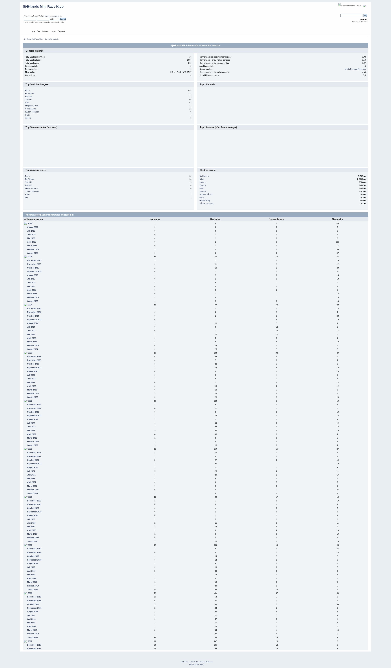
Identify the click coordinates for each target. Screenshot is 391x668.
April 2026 (31, 242)
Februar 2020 (33, 538)
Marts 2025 (32, 294)
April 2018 (31, 626)
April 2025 (31, 290)
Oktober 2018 (33, 604)
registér (56, 16)
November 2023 (34, 360)
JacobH (28, 100)
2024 (30, 305)
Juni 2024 (31, 331)
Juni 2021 (31, 475)
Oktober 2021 (33, 460)
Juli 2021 (31, 471)
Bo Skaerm (29, 94)
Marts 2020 (32, 534)
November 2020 (34, 504)
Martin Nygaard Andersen (355, 69)
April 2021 (31, 482)
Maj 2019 (31, 575)
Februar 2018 (33, 634)
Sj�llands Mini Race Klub (43, 6)
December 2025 (34, 260)
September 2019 (34, 560)
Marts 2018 (32, 630)
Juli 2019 (31, 567)
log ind (47, 16)
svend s (202, 182)
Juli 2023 (31, 375)
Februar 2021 (33, 490)
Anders (28, 118)
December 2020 (34, 501)
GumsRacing (30, 109)
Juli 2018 (31, 615)
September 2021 (34, 464)
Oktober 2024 (33, 316)
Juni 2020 (31, 523)
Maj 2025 (31, 286)
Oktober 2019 (33, 556)
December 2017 (34, 645)
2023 (30, 353)
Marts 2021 (32, 486)
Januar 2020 (32, 541)
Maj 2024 (31, 334)
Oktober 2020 (33, 508)
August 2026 (32, 227)
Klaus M (28, 97)
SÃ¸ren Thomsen (32, 112)
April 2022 (31, 434)
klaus (27, 115)
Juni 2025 (31, 283)
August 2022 (32, 419)
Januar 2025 (32, 301)
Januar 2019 (32, 589)
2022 (30, 401)
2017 (30, 641)
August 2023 (32, 371)
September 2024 (34, 320)
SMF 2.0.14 (185, 662)
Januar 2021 (32, 493)
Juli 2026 (31, 231)
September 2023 (34, 368)
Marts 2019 (32, 582)
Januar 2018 (32, 638)
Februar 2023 (33, 393)
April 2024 (31, 338)
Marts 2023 (32, 390)
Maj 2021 (31, 478)
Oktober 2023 (33, 364)
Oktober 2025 (33, 268)
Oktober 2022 (33, 412)
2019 (30, 545)
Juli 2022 (31, 423)
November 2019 (34, 553)
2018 (30, 593)
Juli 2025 (31, 279)
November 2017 (34, 649)
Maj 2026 (31, 238)
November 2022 (34, 408)
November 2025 (34, 264)
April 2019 (31, 578)
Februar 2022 (33, 442)
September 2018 (34, 608)
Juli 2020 (31, 519)
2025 (30, 257)
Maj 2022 (31, 430)
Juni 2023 (31, 379)
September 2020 (34, 512)
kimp (27, 103)
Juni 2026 (31, 235)
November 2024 (34, 312)
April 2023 (31, 386)
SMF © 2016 (195, 662)
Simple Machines (206, 662)
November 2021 (34, 456)
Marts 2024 (32, 342)
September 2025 (34, 271)
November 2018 (34, 600)
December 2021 (34, 453)
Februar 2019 (33, 586)
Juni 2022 (31, 427)
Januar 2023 (32, 397)
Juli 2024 (31, 327)
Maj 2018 (31, 623)
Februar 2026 (33, 249)
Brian (27, 90)
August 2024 (32, 323)
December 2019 (34, 549)
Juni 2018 (31, 619)
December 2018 (34, 597)
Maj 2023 (31, 382)
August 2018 (32, 612)
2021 (30, 449)
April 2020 (31, 530)
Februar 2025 (33, 297)
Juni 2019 (31, 571)
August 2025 (32, 275)
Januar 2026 (32, 253)
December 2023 (34, 357)
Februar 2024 (33, 345)
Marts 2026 (32, 246)
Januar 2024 (32, 349)
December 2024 (34, 308)
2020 (30, 497)
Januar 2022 (32, 445)
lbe (26, 197)
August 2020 (32, 515)
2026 (30, 223)
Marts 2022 (32, 438)
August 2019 (32, 564)
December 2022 (34, 405)
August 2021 (32, 468)
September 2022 (34, 416)
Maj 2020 (31, 527)
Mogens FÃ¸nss (31, 106)
